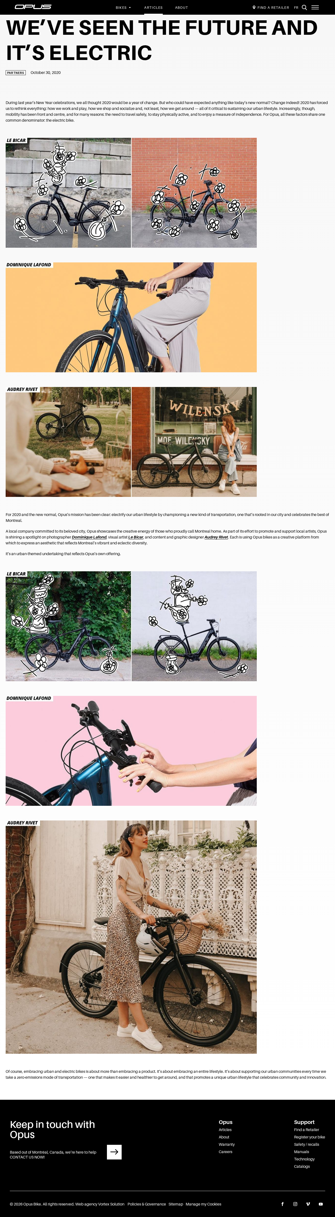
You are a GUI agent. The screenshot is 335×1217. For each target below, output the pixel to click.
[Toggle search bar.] (304, 7)
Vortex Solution (111, 1204)
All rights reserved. (59, 1204)
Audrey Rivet (216, 537)
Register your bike (309, 1137)
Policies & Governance (147, 1204)
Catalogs (302, 1166)
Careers (225, 1151)
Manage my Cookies (203, 1204)
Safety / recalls (306, 1144)
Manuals (301, 1151)
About (181, 7)
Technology (304, 1159)
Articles (153, 7)
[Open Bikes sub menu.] (129, 7)
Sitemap (175, 1204)
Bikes (121, 7)
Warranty (227, 1144)
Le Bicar (135, 537)
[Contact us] (114, 1152)
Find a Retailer (306, 1129)
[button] (315, 7)
